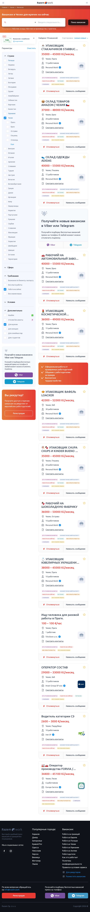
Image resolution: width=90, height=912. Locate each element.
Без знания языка (14, 294)
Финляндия (12, 232)
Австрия (11, 175)
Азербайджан (13, 96)
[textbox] (51, 22)
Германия (11, 113)
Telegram (20, 382)
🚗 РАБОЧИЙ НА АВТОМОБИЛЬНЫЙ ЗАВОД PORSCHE (59, 257)
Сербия (11, 224)
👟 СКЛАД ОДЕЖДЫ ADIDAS (55, 159)
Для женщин (13, 329)
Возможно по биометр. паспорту (21, 280)
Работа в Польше (70, 841)
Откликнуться (52, 91)
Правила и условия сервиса (74, 867)
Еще (12, 144)
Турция (11, 171)
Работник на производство (36, 29)
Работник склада (18, 29)
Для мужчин (13, 324)
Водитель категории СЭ (57, 716)
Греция (10, 188)
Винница (36, 857)
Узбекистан (12, 100)
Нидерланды (13, 206)
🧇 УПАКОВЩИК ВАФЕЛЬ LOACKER (58, 393)
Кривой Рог (37, 844)
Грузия (10, 91)
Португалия (12, 215)
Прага (13, 122)
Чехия (12, 7)
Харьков (35, 834)
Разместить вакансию (76, 876)
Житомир (36, 861)
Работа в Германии (70, 847)
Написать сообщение (75, 91)
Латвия (11, 78)
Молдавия (12, 87)
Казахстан (12, 109)
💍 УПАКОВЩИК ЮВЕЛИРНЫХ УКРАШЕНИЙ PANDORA (60, 561)
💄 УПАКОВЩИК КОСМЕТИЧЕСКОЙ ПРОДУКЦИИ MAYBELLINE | (60, 312)
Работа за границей (71, 834)
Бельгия (11, 179)
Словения (12, 228)
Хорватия (12, 241)
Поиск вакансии (78, 22)
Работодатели (68, 854)
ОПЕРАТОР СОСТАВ (54, 667)
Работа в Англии (69, 851)
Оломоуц (14, 140)
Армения (11, 162)
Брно (13, 127)
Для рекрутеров (73, 872)
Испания (11, 153)
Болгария (11, 82)
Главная (4, 7)
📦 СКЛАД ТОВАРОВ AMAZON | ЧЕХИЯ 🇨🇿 (55, 103)
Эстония (11, 255)
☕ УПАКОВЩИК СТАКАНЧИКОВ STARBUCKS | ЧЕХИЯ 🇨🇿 (60, 47)
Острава (14, 131)
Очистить (31, 48)
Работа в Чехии (69, 844)
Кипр (10, 202)
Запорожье (37, 841)
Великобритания (14, 184)
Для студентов (14, 338)
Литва (10, 74)
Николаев (36, 851)
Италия (11, 157)
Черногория (12, 259)
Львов (35, 864)
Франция (11, 237)
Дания (10, 193)
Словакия (12, 166)
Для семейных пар (15, 333)
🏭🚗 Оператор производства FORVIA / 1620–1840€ (57, 767)
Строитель (51, 29)
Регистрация (19, 413)
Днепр (35, 837)
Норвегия (11, 210)
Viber (21, 375)
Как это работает (70, 857)
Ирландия (12, 197)
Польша (11, 60)
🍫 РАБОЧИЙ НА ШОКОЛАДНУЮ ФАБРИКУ (59, 505)
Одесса (35, 847)
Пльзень (14, 136)
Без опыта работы (15, 285)
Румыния (11, 219)
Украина (11, 65)
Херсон (35, 854)
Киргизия (11, 105)
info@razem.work (11, 890)
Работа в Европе (69, 837)
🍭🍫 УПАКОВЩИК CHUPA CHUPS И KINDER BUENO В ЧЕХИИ (59, 449)
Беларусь (12, 69)
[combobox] (48, 22)
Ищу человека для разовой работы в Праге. (60, 616)
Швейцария (12, 246)
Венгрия (11, 149)
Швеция (11, 250)
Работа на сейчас (14, 289)
